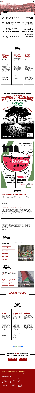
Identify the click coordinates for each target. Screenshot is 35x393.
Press (3, 386)
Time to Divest (4, 259)
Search (11, 386)
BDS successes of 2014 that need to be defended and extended (6, 311)
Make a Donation (22, 359)
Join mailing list (21, 387)
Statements (4, 382)
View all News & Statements (17, 85)
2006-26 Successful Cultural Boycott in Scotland (27, 55)
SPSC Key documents (4, 381)
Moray (10, 283)
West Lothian (11, 285)
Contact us (4, 385)
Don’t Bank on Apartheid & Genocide (8, 249)
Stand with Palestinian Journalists (8, 252)
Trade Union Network (20, 386)
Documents (12, 380)
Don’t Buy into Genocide (6, 246)
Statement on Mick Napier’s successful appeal (13, 207)
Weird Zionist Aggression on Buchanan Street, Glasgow (17, 55)
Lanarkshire (4, 283)
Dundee (10, 280)
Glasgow (10, 282)
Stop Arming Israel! (5, 253)
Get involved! (21, 378)
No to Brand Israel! (5, 257)
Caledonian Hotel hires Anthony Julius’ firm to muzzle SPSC (28, 311)
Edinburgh (4, 282)
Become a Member (12, 359)
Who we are (5, 378)
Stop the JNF (4, 255)
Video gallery (12, 384)
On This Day (12, 385)
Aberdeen (3, 279)
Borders (3, 280)
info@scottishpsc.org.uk (6, 376)
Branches (4, 384)
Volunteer (20, 384)
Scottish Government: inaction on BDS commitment (14, 194)
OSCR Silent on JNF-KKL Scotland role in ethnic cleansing (5, 55)
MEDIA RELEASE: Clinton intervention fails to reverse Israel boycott (17, 312)
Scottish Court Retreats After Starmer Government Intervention (14, 220)
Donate (19, 389)
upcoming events (10, 14)
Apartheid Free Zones (5, 247)
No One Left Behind (5, 256)
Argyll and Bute (12, 279)
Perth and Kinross (5, 285)
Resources (12, 378)
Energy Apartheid (5, 250)
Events (19, 380)
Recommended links (13, 382)
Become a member (20, 382)
